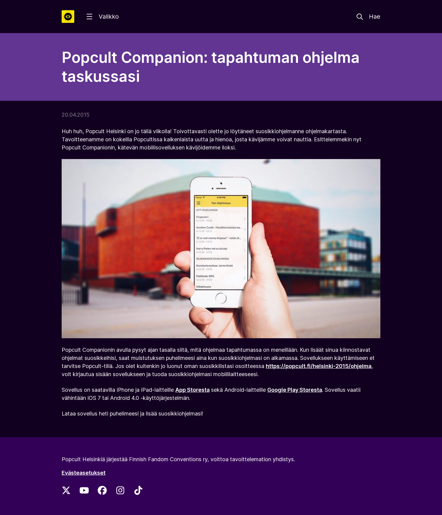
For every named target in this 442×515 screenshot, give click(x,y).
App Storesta (192, 390)
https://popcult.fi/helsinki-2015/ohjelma (318, 366)
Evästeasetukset (84, 473)
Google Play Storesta (294, 390)
